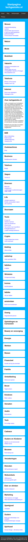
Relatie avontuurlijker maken (12, 202)
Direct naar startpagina (10, 92)
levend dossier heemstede (11, 35)
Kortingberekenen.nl (9, 228)
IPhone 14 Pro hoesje (10, 81)
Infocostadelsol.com (9, 72)
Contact (23, 13)
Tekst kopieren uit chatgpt (11, 498)
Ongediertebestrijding (10, 27)
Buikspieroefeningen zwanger (12, 520)
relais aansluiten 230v (10, 259)
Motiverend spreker (9, 380)
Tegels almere (8, 389)
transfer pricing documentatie (12, 363)
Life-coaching (8, 203)
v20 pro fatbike (8, 295)
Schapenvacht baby (9, 277)
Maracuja (6, 186)
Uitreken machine (9, 221)
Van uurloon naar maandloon (12, 227)
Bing (5, 150)
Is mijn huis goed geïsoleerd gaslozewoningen (11, 33)
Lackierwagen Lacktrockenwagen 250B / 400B (13, 190)
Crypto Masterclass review (11, 239)
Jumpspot (7, 508)
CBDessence (8, 478)
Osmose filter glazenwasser (11, 30)
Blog (8, 13)
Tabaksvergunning (9, 139)
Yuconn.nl (7, 177)
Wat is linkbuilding (9, 136)
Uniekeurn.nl (7, 188)
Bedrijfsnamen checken (10, 159)
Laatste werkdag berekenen (11, 230)
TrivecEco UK (8, 141)
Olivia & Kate (7, 250)
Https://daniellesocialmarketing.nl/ (13, 499)
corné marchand (8, 241)
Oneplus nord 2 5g (9, 83)
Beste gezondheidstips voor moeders (11, 518)
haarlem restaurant (9, 489)
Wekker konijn (8, 443)
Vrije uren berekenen (10, 223)
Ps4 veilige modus (9, 423)
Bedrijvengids (15, 13)
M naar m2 (7, 220)
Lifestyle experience (9, 200)
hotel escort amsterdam (10, 304)
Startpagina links (8, 94)
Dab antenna (7, 414)
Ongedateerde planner (10, 315)
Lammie (6, 29)
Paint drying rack (8, 452)
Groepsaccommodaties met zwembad (11, 67)
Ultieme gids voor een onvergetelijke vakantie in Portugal (13, 70)
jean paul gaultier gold (10, 480)
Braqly (6, 168)
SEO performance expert (11, 469)
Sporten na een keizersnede (11, 442)
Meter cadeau (8, 398)
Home (2, 13)
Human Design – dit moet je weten (13, 529)
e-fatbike (6, 268)
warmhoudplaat (8, 286)
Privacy (3, 16)
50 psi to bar (7, 225)
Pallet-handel (8, 137)
